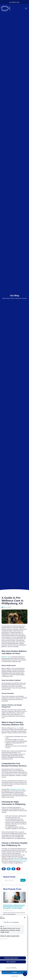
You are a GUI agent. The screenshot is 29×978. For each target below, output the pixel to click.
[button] (4, 868)
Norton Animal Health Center (19, 859)
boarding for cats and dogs (17, 789)
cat (17, 728)
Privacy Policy (14, 976)
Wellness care (6, 656)
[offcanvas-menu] (26, 8)
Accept (14, 972)
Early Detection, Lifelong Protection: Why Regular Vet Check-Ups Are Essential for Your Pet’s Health (14, 907)
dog (15, 728)
